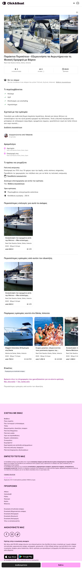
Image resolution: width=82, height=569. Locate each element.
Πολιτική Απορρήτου (11, 431)
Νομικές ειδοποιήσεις (11, 438)
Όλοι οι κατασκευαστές (12, 521)
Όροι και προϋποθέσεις (12, 435)
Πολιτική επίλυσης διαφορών (13, 447)
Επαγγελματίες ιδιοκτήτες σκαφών (15, 428)
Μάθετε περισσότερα (16, 184)
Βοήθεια (7, 418)
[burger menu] (74, 3)
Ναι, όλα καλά (9, 382)
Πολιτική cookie (9, 433)
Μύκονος (7, 504)
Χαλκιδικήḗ (7, 494)
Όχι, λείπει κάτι (24, 382)
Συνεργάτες (8, 440)
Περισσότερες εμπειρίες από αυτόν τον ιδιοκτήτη (23, 386)
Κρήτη (6, 501)
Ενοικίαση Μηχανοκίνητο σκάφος (15, 511)
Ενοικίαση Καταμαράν (11, 514)
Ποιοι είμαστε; (9, 421)
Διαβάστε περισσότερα (13, 127)
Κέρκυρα (7, 499)
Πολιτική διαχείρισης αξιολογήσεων (16, 450)
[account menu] (78, 3)
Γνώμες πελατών (9, 474)
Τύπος (6, 426)
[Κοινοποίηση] (77, 12)
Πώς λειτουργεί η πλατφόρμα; (14, 423)
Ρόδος (6, 496)
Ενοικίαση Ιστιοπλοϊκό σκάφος (14, 509)
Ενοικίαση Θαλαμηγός (11, 518)
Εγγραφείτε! (8, 443)
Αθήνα (6, 491)
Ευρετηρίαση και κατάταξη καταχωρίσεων (18, 445)
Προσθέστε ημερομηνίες (17, 176)
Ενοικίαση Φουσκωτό (11, 516)
